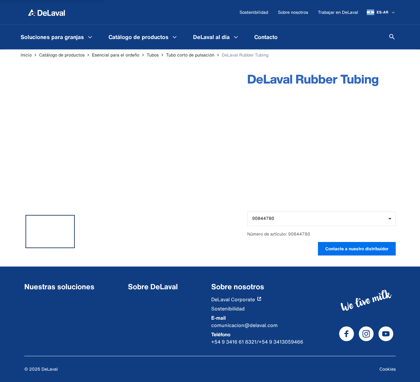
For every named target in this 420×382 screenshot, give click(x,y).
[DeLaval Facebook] (346, 333)
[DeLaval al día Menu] (236, 37)
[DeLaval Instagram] (366, 333)
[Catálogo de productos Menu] (174, 37)
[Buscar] (392, 36)
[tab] (50, 231)
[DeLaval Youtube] (386, 333)
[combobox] (321, 218)
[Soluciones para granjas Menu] (90, 37)
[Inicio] (46, 12)
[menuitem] (57, 37)
